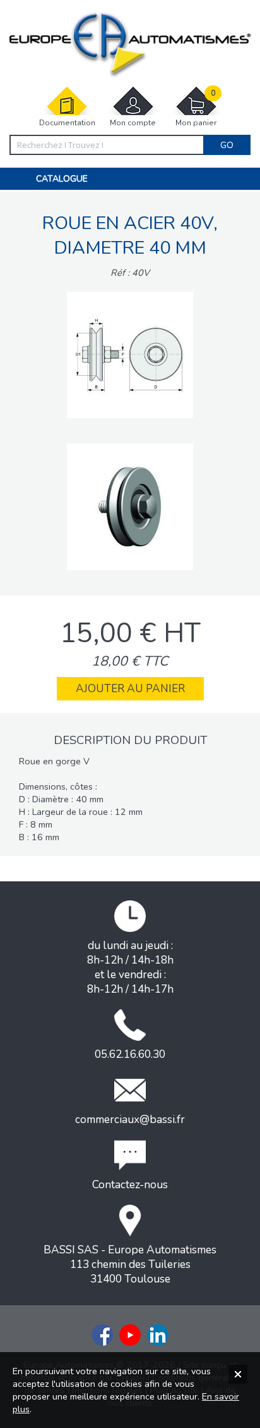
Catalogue (62, 179)
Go (226, 145)
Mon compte (133, 123)
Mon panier (195, 108)
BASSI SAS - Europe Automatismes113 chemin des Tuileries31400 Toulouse (130, 1264)
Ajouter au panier (130, 688)
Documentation (67, 123)
